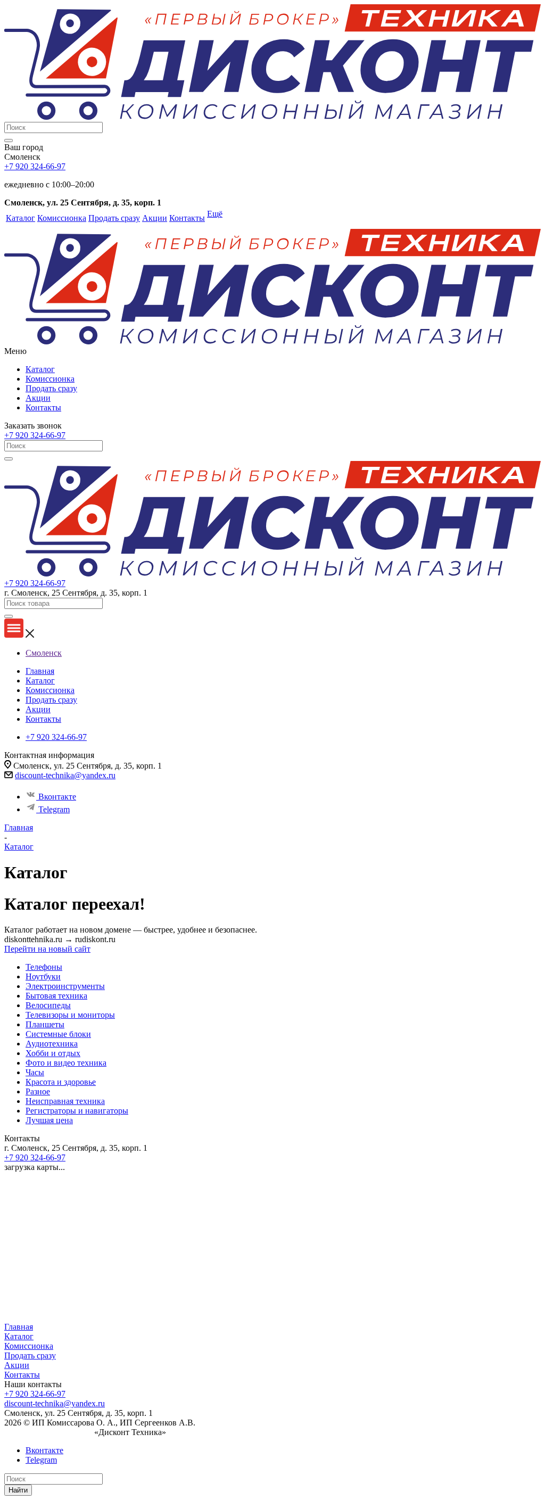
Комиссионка (50, 378)
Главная (18, 1326)
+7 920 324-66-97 (34, 166)
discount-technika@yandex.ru (65, 775)
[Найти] (8, 140)
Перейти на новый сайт (47, 948)
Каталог (40, 369)
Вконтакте (57, 796)
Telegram (54, 809)
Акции (38, 397)
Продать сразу (51, 388)
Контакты (43, 407)
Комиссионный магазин (48, 1432)
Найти (18, 1490)
